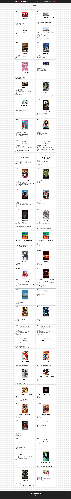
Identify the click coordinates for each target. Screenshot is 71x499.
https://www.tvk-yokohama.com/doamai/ (45, 365)
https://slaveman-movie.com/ (23, 205)
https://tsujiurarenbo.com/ (22, 57)
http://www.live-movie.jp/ (22, 447)
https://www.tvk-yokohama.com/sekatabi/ (45, 22)
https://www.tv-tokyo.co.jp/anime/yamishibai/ (46, 466)
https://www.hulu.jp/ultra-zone (42, 480)
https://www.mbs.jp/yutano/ (22, 110)
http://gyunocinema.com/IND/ (23, 77)
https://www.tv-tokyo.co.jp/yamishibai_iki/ (24, 93)
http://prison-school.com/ (22, 346)
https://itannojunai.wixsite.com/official (24, 35)
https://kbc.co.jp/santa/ (22, 383)
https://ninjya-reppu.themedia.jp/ (23, 365)
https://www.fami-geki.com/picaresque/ (24, 150)
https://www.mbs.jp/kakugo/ (43, 148)
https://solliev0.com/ (21, 23)
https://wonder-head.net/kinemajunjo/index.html (46, 228)
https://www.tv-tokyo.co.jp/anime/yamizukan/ (25, 226)
